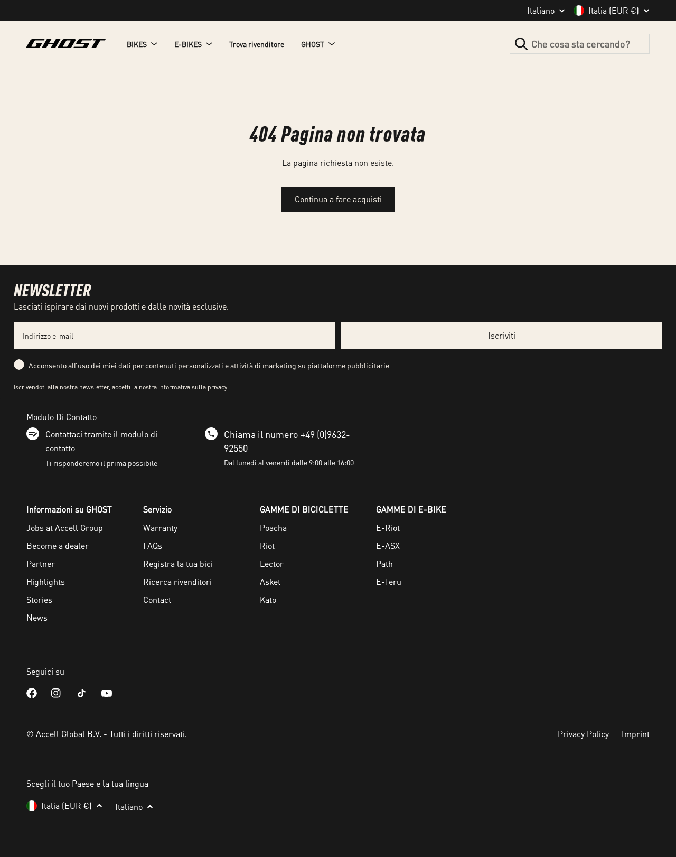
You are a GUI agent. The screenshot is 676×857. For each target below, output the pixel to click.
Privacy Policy (583, 733)
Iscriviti (501, 335)
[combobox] (580, 44)
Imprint (636, 733)
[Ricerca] (521, 44)
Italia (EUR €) (613, 10)
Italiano (541, 10)
